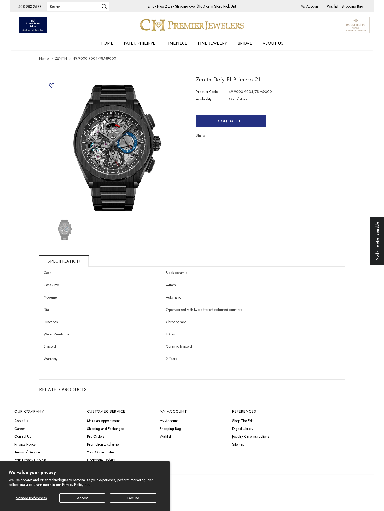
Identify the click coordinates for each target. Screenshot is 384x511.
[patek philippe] (356, 24)
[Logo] (192, 24)
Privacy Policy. (73, 484)
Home (44, 58)
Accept (82, 498)
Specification (64, 261)
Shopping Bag (352, 6)
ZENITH (61, 58)
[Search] (104, 7)
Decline (133, 498)
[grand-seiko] (32, 25)
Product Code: (207, 91)
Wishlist (333, 6)
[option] (115, 147)
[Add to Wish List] (51, 85)
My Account (310, 6)
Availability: (204, 99)
